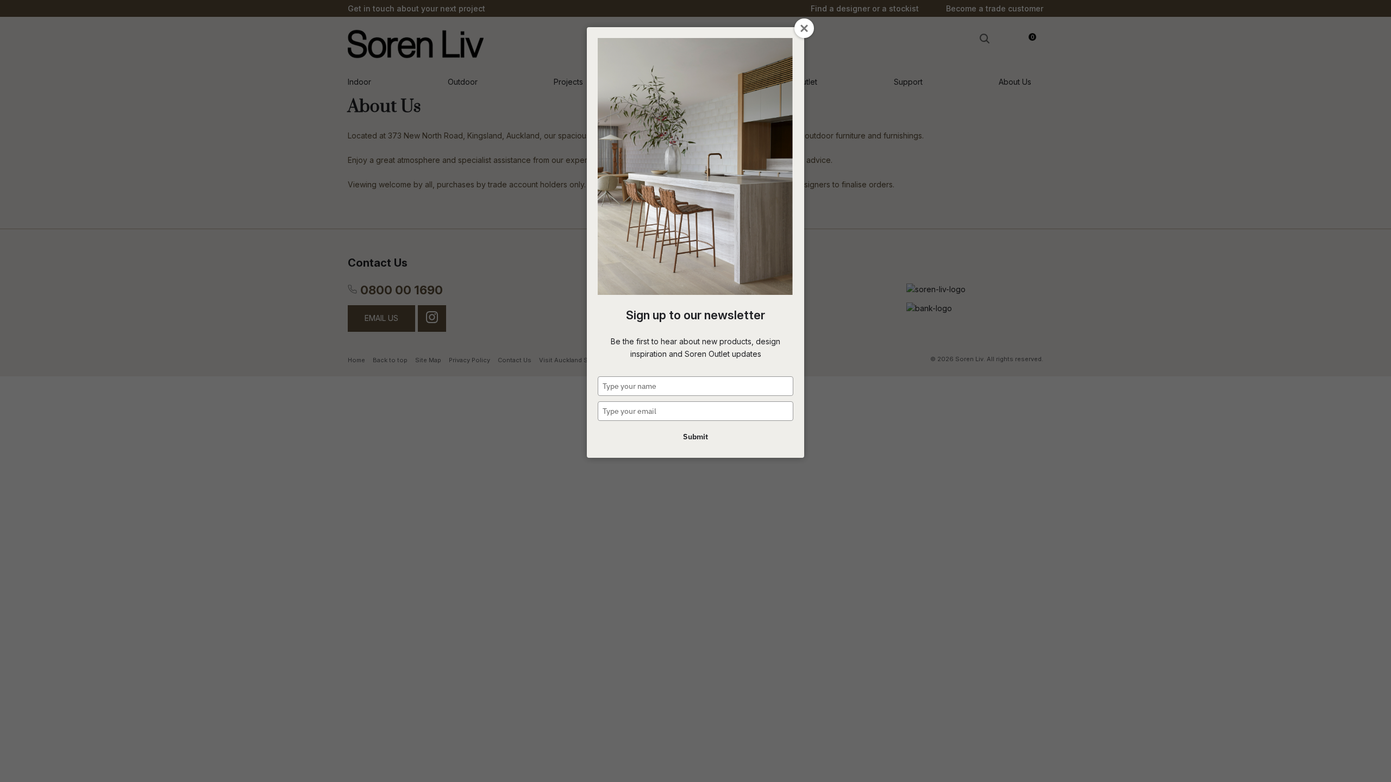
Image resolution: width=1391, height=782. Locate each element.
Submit (695, 437)
